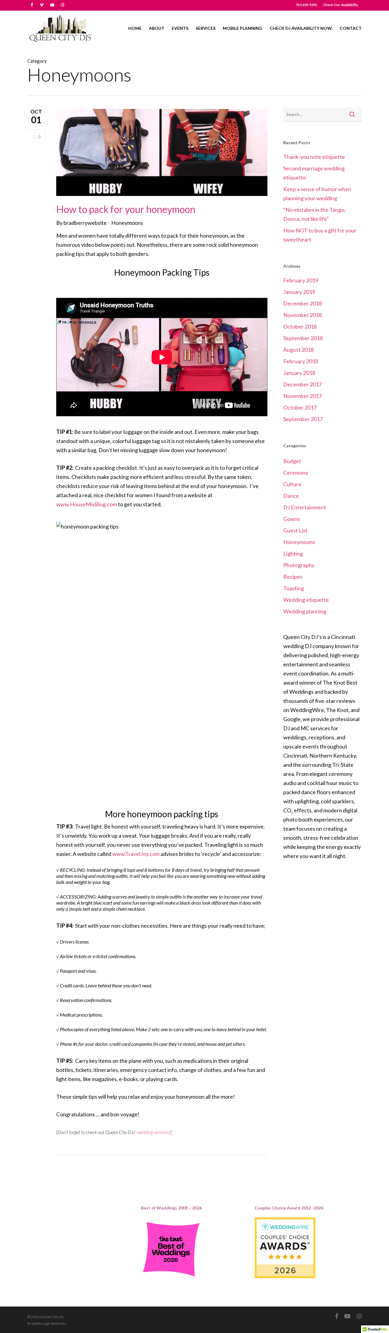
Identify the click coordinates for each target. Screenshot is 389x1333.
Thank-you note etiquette (314, 156)
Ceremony (295, 472)
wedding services (153, 1132)
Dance (291, 495)
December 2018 (302, 303)
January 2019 (299, 291)
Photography (299, 565)
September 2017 (303, 419)
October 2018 (300, 326)
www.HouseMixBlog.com (86, 504)
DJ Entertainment (304, 507)
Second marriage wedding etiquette (314, 173)
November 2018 (302, 315)
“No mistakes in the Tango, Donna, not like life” (314, 214)
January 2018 (299, 372)
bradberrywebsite (85, 222)
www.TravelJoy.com (136, 853)
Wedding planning (304, 611)
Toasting (293, 588)
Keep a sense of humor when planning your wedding (317, 193)
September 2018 (303, 338)
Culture (292, 484)
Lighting (293, 553)
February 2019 (300, 280)
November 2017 (302, 396)
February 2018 (300, 361)
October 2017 (300, 407)
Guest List (295, 530)
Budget (292, 461)
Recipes (292, 576)
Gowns (291, 518)
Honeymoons (127, 222)
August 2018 (298, 349)
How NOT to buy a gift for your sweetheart (319, 235)
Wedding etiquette (306, 599)
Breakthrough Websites (46, 1323)
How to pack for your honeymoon (125, 209)
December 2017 (302, 384)
